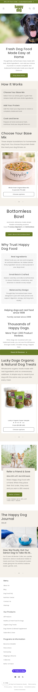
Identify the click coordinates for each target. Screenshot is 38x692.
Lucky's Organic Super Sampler (18, 420)
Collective (7, 660)
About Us (6, 585)
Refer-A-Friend (8, 664)
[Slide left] (15, 202)
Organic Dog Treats (10, 625)
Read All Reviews (18, 352)
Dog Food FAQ (8, 593)
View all (3, 523)
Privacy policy (8, 687)
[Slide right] (23, 202)
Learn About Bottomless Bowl (19, 234)
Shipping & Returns (10, 656)
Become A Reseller (10, 644)
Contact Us (7, 601)
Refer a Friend (14, 494)
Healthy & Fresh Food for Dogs (14, 621)
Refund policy (32, 684)
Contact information (19, 689)
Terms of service (18, 687)
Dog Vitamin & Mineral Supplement (15, 629)
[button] (3, 8)
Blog (5, 589)
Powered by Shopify (21, 684)
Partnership (7, 652)
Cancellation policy (29, 687)
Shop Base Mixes (19, 75)
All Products (7, 617)
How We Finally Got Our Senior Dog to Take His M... (17, 551)
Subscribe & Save (9, 632)
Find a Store (7, 648)
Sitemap (6, 605)
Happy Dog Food (11, 684)
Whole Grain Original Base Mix (18, 187)
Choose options (19, 194)
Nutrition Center (9, 597)
